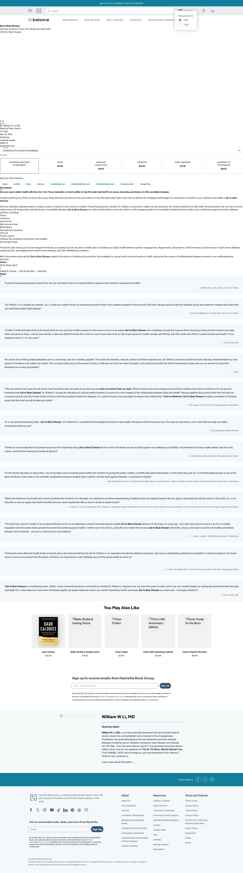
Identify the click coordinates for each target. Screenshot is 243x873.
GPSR (188, 842)
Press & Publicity (129, 845)
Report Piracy (191, 828)
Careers (156, 824)
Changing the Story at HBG (134, 828)
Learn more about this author (117, 762)
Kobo (28, 183)
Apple (4, 183)
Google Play (145, 183)
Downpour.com (127, 183)
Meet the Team (92, 19)
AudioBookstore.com (105, 183)
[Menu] (30, 10)
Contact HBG (159, 829)
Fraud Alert (190, 832)
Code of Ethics (192, 815)
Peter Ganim (14, 128)
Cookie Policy (191, 810)
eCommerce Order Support (166, 815)
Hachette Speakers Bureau (165, 819)
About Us (126, 800)
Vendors (157, 839)
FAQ (155, 834)
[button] (121, 122)
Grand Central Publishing (161, 19)
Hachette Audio (7, 140)
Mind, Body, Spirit (8, 265)
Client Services (160, 805)
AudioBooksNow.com (80, 183)
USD (186, 19)
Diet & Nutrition (27, 271)
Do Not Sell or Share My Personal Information (196, 821)
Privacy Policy (191, 805)
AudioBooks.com (57, 183)
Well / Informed (115, 19)
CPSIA (188, 837)
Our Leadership (129, 805)
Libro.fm (40, 183)
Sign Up (165, 685)
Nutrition (42, 271)
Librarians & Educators (164, 810)
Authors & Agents (161, 800)
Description (6, 187)
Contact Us (135, 19)
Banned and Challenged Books (133, 821)
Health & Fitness (8, 271)
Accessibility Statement (133, 832)
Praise (3, 274)
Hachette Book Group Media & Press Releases (135, 839)
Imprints (125, 810)
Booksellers (158, 849)
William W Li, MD (11, 125)
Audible (17, 183)
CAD (186, 24)
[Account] (203, 10)
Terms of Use (191, 800)
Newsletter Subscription (133, 815)
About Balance (70, 19)
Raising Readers (161, 844)
